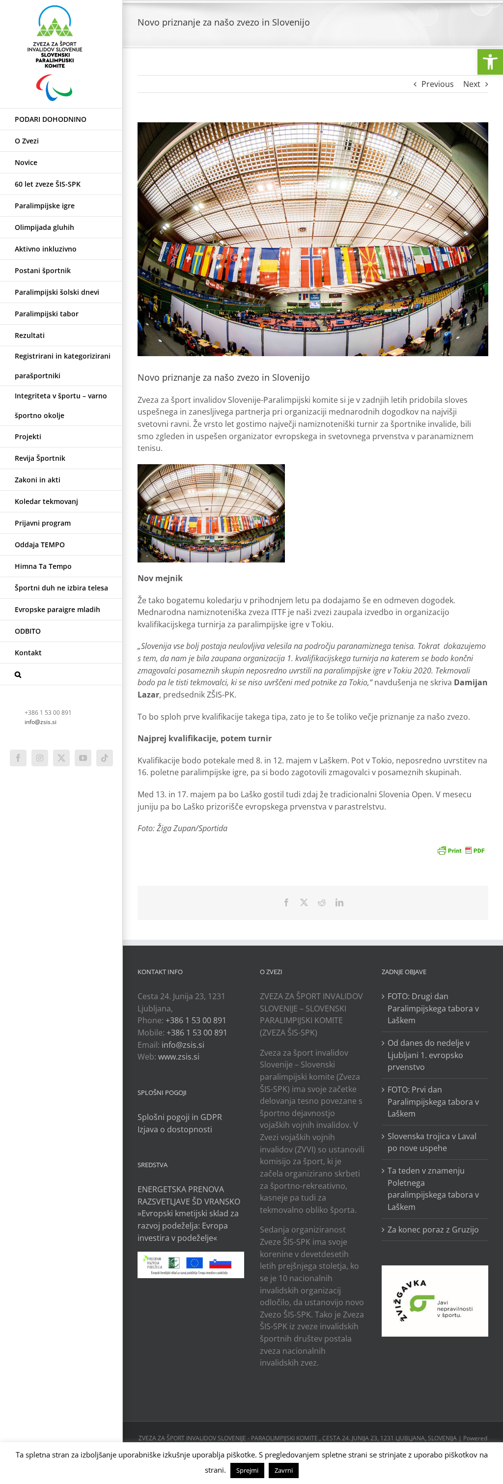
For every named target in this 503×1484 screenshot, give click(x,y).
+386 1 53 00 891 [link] (196, 1020)
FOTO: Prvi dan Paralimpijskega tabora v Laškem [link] (433, 1101)
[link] (490, 62)
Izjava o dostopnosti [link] (175, 1129)
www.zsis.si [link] (178, 1056)
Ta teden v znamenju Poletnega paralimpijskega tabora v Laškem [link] (433, 1188)
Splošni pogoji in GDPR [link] (180, 1117)
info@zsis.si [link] (40, 722)
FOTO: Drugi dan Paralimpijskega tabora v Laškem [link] (433, 1008)
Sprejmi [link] (247, 1470)
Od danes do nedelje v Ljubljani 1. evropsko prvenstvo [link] (429, 1054)
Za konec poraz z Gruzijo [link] (433, 1229)
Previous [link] (437, 84)
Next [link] (471, 84)
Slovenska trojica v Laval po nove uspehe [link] (432, 1142)
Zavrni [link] (284, 1470)
